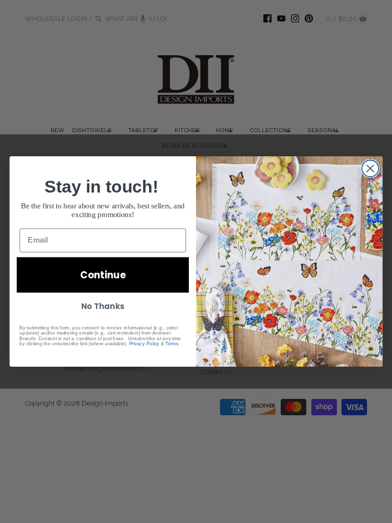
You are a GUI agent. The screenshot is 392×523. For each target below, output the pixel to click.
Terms (171, 343)
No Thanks (102, 306)
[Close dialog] (370, 168)
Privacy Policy (144, 343)
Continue (103, 274)
